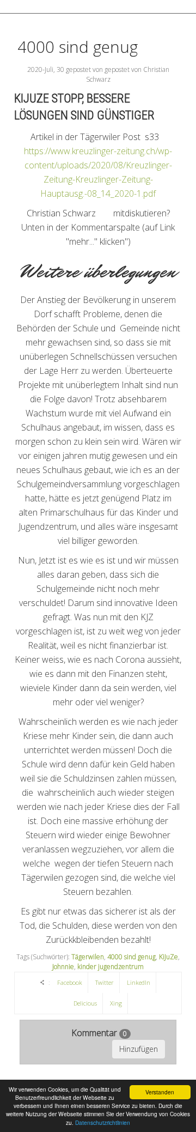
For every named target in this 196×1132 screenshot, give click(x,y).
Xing (116, 1003)
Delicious (85, 1003)
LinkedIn (138, 982)
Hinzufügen (138, 1049)
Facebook (69, 982)
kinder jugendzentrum (110, 966)
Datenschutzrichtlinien (102, 1122)
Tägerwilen (87, 956)
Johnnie (63, 966)
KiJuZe (168, 956)
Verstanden (159, 1092)
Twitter (104, 982)
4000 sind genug (77, 46)
